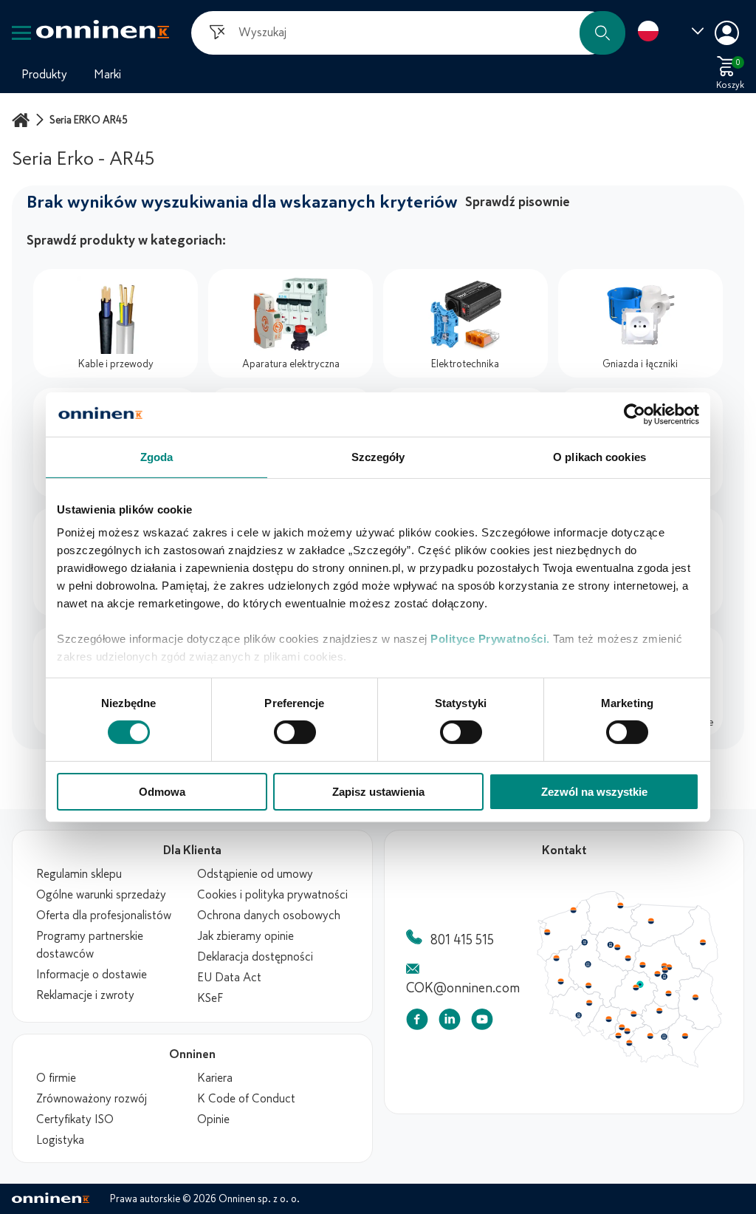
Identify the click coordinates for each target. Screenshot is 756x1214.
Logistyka (60, 1140)
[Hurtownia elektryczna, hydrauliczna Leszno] (590, 988)
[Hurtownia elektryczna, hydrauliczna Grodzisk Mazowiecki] (662, 977)
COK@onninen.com (463, 988)
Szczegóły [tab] (378, 456)
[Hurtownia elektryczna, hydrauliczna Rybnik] (622, 1039)
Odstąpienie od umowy (255, 874)
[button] (602, 33)
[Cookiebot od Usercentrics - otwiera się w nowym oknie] (634, 414)
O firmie (56, 1078)
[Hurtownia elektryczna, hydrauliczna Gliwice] (625, 1031)
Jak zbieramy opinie (245, 936)
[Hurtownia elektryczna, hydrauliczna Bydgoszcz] (612, 946)
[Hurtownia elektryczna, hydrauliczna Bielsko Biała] (632, 1047)
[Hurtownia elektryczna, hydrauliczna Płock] (646, 968)
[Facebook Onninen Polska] (417, 1022)
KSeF (210, 998)
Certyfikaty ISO (75, 1119)
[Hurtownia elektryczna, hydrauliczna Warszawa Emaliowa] (669, 972)
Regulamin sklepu (79, 874)
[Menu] (21, 33)
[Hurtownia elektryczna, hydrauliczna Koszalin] (575, 910)
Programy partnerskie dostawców (89, 945)
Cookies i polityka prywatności (272, 894)
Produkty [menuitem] (44, 74)
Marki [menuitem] (107, 74)
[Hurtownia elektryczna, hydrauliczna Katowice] (631, 1036)
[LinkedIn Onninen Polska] (450, 1022)
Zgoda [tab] (156, 456)
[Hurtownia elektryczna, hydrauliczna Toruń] (620, 949)
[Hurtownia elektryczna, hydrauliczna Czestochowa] (637, 1018)
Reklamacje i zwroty (85, 995)
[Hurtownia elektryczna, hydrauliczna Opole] (611, 1023)
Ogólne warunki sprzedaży (101, 894)
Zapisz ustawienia (378, 791)
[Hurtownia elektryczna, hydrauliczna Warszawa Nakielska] (669, 968)
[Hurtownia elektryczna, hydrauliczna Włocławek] (631, 960)
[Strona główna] (23, 120)
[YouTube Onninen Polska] (482, 1022)
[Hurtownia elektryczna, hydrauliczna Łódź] (639, 991)
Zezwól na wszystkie (594, 791)
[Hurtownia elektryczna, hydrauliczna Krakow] (654, 1040)
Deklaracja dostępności (255, 956)
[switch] (295, 732)
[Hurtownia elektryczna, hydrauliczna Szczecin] (547, 934)
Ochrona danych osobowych (268, 915)
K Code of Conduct (246, 1098)
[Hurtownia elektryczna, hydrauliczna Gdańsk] (624, 906)
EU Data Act (229, 977)
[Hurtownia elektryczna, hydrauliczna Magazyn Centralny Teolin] (643, 988)
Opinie (213, 1119)
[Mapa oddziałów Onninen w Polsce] (629, 1064)
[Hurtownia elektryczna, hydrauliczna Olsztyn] (655, 922)
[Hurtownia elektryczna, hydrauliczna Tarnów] (669, 1042)
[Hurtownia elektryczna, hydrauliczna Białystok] (708, 944)
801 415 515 (462, 940)
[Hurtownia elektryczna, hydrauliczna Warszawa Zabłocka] (674, 968)
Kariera (215, 1078)
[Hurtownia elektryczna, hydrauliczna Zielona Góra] (561, 985)
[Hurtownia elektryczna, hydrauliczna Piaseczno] (669, 979)
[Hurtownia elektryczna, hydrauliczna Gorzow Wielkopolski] (556, 960)
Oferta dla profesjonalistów (103, 915)
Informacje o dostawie (91, 974)
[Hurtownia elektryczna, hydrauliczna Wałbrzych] (579, 1019)
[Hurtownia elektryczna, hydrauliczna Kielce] (663, 1014)
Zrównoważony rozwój (91, 1098)
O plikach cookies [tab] (599, 456)
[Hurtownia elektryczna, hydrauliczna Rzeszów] (690, 1040)
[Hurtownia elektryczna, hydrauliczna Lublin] (701, 1000)
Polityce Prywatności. (490, 638)
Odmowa (162, 791)
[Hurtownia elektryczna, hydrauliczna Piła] (586, 944)
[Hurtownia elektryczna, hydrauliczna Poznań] (590, 966)
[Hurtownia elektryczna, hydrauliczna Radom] (672, 996)
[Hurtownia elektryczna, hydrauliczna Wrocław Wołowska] (590, 1007)
